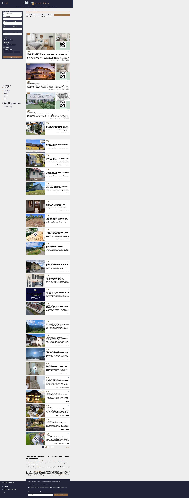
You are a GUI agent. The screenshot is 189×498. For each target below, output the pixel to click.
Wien (5, 99)
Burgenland (6, 87)
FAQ (4, 492)
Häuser (24, 6)
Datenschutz (6, 491)
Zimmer (63, 460)
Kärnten (5, 89)
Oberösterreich (6, 92)
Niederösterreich (7, 90)
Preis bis (14, 21)
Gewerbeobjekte (31, 6)
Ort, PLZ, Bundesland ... (6, 11)
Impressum (6, 486)
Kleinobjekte (47, 6)
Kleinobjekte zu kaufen (8, 104)
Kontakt (5, 488)
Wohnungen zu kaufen (8, 106)
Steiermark (6, 95)
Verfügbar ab (6, 42)
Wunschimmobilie (61, 474)
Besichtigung (6, 47)
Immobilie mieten (37, 471)
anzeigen (12, 57)
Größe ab (5, 26)
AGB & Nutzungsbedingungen (10, 489)
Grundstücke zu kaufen (8, 107)
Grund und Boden (40, 6)
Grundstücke (37, 462)
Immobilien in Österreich (41, 460)
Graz (59, 463)
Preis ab (5, 21)
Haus (60, 460)
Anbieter (5, 37)
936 (52, 447)
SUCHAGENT (57, 14)
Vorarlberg (6, 98)
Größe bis (15, 26)
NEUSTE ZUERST (66, 14)
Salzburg (5, 93)
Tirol (4, 96)
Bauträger (54, 6)
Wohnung (55, 460)
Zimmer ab (5, 32)
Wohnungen (19, 6)
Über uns (6, 484)
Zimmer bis (15, 32)
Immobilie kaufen (38, 466)
